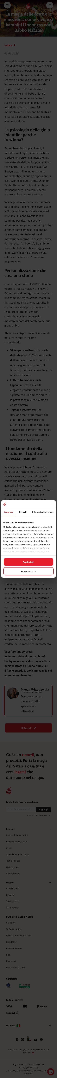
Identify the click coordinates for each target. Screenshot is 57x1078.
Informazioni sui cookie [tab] (43, 512)
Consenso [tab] (8, 512)
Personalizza (26, 571)
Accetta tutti (28, 562)
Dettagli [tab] (22, 512)
